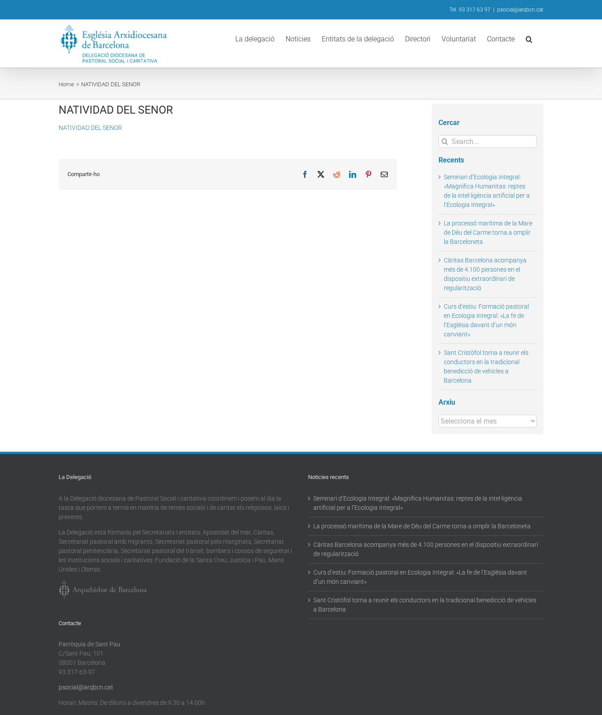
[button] (529, 38)
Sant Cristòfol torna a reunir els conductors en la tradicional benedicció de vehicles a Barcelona (424, 605)
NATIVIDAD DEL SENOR (90, 127)
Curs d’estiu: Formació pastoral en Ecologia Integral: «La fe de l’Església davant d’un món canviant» (420, 577)
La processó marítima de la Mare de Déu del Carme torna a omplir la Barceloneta (488, 232)
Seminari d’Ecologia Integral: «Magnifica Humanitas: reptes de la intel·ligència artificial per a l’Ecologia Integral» (417, 503)
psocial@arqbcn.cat (520, 10)
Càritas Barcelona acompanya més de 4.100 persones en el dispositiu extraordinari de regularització (425, 549)
